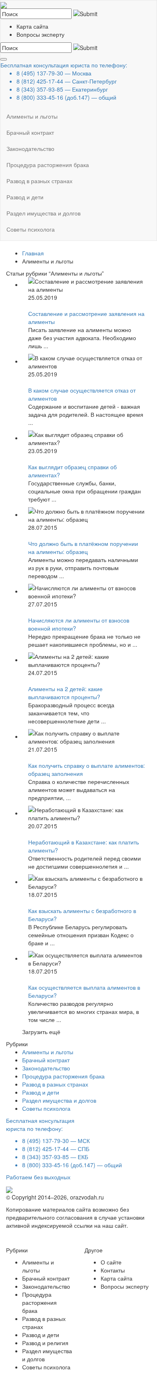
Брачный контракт (30, 132)
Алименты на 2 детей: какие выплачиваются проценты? (65, 693)
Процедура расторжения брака (47, 165)
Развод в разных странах (39, 181)
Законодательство (30, 148)
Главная (33, 253)
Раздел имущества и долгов (43, 213)
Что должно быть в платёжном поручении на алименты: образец (83, 547)
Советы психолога (30, 229)
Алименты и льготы (32, 116)
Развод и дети (24, 197)
